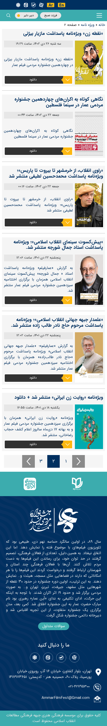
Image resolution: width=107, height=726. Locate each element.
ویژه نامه (87, 25)
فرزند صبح (50, 15)
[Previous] (28, 461)
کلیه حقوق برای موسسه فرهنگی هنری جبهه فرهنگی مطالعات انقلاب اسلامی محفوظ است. (53, 718)
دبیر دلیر (29, 15)
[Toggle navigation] (99, 15)
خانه (102, 25)
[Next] (78, 461)
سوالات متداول (53, 626)
